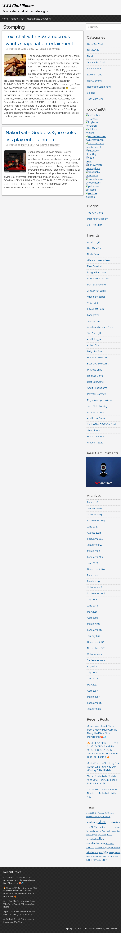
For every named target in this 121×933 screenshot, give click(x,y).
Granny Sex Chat (96, 62)
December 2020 (96, 569)
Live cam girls (94, 74)
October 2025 (94, 514)
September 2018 (96, 593)
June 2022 (92, 563)
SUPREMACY (91, 860)
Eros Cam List (94, 266)
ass (92, 812)
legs (97, 839)
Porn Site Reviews (97, 284)
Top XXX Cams (95, 212)
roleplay (98, 852)
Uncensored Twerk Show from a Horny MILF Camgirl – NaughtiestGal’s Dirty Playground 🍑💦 (19, 880)
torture (100, 860)
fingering (97, 831)
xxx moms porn (95, 412)
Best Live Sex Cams (98, 363)
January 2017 (94, 709)
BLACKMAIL (109, 813)
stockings (103, 856)
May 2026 (92, 502)
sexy (112, 852)
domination (103, 827)
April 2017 (92, 690)
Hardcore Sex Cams (98, 357)
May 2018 (92, 611)
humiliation (90, 839)
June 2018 (92, 605)
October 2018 (94, 587)
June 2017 (92, 678)
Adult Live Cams (96, 418)
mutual (90, 847)
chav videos (93, 430)
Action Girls (93, 345)
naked (98, 847)
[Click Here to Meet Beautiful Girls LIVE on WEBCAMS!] (103, 486)
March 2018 (93, 623)
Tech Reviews (111, 929)
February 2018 (95, 630)
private (90, 852)
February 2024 (95, 538)
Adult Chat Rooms (97, 388)
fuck (108, 831)
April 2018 (92, 617)
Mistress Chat (94, 369)
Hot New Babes (95, 436)
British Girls (93, 50)
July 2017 (92, 672)
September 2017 (96, 660)
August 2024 (94, 532)
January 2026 (94, 508)
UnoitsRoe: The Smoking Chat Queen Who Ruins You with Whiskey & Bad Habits (103, 767)
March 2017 (93, 696)
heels (113, 831)
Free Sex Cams (95, 375)
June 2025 (92, 526)
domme (112, 827)
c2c (98, 816)
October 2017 (94, 654)
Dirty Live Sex (94, 351)
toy (105, 859)
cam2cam (91, 822)
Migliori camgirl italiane (99, 400)
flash (104, 831)
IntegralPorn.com (96, 272)
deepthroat (116, 822)
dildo (88, 827)
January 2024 (94, 544)
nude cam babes (96, 296)
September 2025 (96, 520)
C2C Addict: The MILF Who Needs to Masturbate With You (102, 793)
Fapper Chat (17, 18)
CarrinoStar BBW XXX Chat (101, 424)
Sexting (91, 92)
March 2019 (93, 581)
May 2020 (92, 575)
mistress (110, 843)
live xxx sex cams (96, 290)
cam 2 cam (105, 816)
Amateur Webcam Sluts (100, 327)
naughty (106, 847)
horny (109, 834)
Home (5, 18)
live (101, 838)
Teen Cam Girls (95, 99)
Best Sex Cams (95, 381)
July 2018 (92, 599)
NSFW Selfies (94, 80)
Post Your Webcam (97, 218)
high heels (102, 834)
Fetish (90, 56)
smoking (89, 856)
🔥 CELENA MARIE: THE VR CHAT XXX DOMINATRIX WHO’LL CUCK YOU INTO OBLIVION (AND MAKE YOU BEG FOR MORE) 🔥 (102, 750)
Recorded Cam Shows (99, 86)
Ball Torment (99, 813)
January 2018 (94, 636)
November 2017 (95, 648)
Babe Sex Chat (95, 44)
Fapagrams (93, 315)
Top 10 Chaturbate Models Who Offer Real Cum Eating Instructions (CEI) (102, 780)
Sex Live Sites (94, 225)
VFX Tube (92, 302)
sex (105, 852)
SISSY (117, 852)
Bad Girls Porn (94, 248)
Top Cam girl (94, 333)
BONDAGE (91, 816)
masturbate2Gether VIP (39, 18)
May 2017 (92, 684)
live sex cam (93, 321)
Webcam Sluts (95, 442)
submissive (113, 856)
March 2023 (93, 551)
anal (88, 813)
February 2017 (94, 702)
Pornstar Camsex (96, 394)
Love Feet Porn (95, 309)
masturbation (95, 843)
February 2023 (95, 557)
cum (109, 822)
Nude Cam (93, 254)
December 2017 (95, 642)
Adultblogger (94, 339)
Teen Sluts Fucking (97, 406)
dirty (94, 827)
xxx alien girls (94, 242)
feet (118, 827)
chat (102, 821)
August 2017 (94, 666)
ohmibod (115, 847)
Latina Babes (94, 68)
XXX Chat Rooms (18, 5)
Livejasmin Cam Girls (98, 278)
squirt (96, 856)
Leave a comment (50, 48)
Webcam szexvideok (98, 260)
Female (89, 831)
